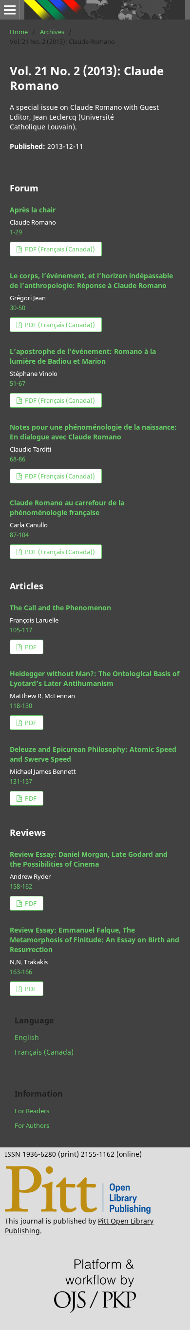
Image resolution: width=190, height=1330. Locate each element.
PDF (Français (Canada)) (59, 249)
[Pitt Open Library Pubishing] (78, 1211)
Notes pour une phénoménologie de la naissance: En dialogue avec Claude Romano (93, 431)
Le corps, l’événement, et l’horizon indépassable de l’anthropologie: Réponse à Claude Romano (91, 280)
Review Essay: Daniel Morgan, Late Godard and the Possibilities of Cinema (89, 859)
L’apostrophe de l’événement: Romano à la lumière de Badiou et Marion (83, 356)
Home (19, 31)
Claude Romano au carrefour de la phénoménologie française (67, 507)
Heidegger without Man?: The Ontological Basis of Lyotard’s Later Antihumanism (94, 678)
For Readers (32, 1110)
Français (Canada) (44, 1052)
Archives (52, 31)
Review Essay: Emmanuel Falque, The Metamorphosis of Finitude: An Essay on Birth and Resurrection (94, 939)
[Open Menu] (9, 10)
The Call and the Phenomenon (60, 607)
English (27, 1037)
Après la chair (33, 209)
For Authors (32, 1125)
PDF (30, 647)
